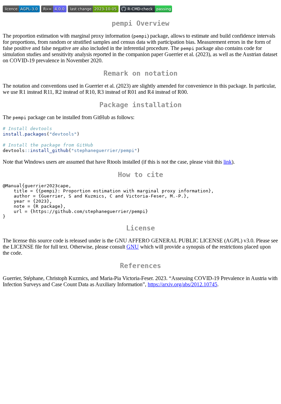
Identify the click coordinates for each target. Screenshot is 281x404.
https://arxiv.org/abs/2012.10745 (182, 284)
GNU (132, 247)
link (227, 162)
